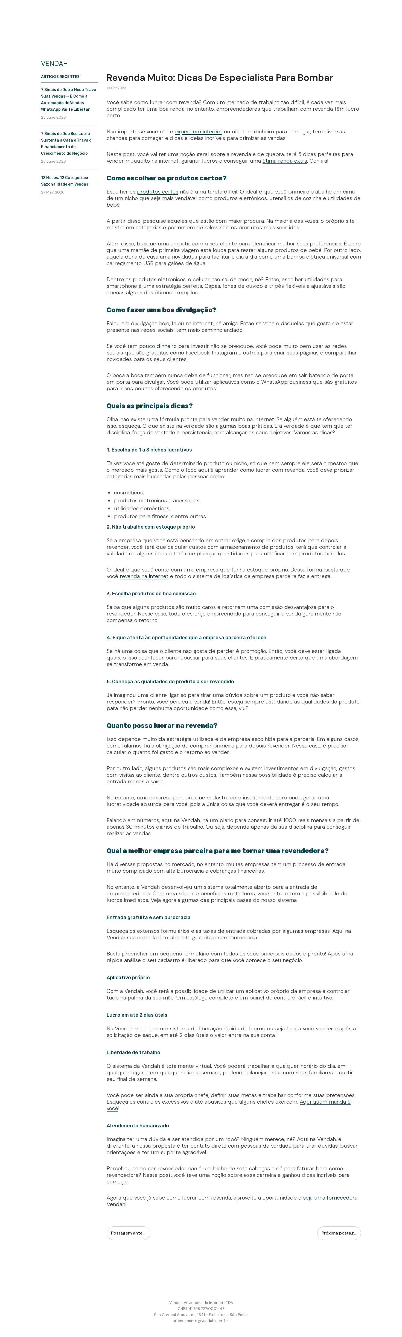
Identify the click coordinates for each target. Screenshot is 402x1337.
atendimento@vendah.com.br (201, 1320)
